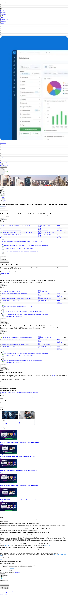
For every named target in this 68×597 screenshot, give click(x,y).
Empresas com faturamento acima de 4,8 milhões (9, 590)
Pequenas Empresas (3, 10)
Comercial (10, 392)
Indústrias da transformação (4, 19)
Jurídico (16, 392)
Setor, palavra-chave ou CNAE (4, 188)
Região (1, 190)
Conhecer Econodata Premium (4, 273)
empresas (53, 267)
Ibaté (3, 201)
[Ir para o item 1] (0, 473)
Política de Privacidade (3, 594)
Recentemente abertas (9, 211)
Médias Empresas (3, 12)
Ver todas (9, 35)
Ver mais (2, 407)
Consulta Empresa (3, 33)
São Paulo (4, 200)
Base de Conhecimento (3, 156)
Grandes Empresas (3, 14)
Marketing (18, 392)
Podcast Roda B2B (3, 143)
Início (3, 197)
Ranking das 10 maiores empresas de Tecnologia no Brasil (10, 422)
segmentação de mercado (47, 545)
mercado (65, 215)
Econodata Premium (17, 572)
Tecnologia (2, 23)
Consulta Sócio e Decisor (4, 35)
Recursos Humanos (23, 392)
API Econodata (2, 7)
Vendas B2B (12, 568)
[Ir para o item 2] (1, 473)
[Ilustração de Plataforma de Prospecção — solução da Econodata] (34, 88)
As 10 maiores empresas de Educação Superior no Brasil (26, 422)
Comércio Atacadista (3, 21)
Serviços (1, 17)
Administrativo (2, 392)
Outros (37, 392)
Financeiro (13, 392)
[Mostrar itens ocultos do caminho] (3, 199)
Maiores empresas (3, 211)
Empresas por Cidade (5, 592)
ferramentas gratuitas (7, 545)
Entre (1, 163)
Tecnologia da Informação (29, 392)
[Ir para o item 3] (2, 473)
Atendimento (7, 392)
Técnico (34, 392)
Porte (1, 192)
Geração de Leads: (5, 565)
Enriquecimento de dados (4, 145)
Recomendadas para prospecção (16, 211)
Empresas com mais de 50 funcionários (8, 591)
